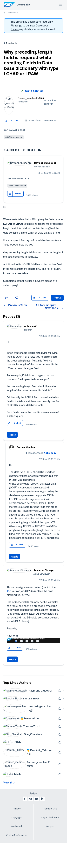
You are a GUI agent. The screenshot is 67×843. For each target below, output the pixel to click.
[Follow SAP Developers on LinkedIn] (42, 799)
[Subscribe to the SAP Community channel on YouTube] (36, 799)
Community (23, 4)
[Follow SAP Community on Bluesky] (30, 799)
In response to (42, 453)
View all (7, 782)
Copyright (17, 817)
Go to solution (34, 91)
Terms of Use (50, 808)
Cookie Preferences (16, 835)
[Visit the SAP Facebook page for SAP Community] (24, 799)
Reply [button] (57, 297)
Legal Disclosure (50, 817)
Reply (12, 434)
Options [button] (60, 81)
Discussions (12, 13)
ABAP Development (13, 137)
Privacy (16, 808)
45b (9, 591)
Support (50, 826)
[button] (6, 120)
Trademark (16, 826)
